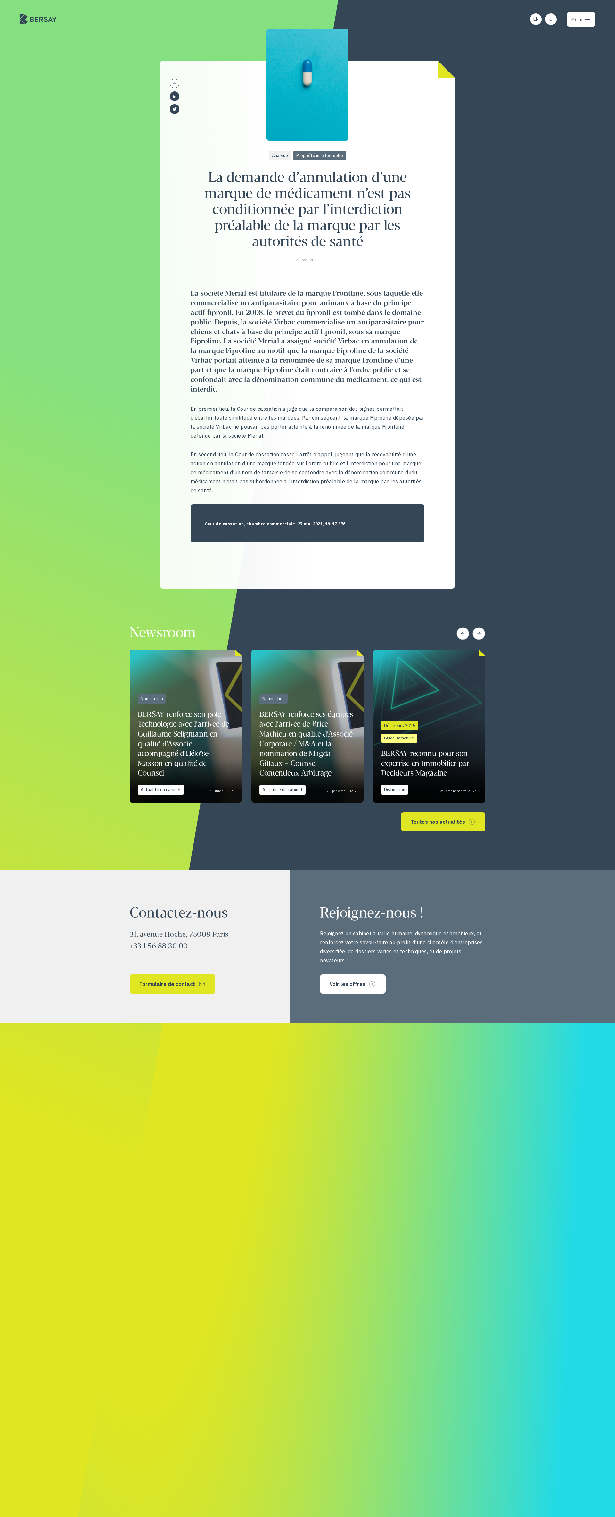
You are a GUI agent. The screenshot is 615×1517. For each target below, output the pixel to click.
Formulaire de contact (167, 984)
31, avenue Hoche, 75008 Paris (179, 935)
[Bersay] (38, 19)
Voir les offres (347, 984)
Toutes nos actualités (438, 822)
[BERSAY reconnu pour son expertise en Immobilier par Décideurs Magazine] (429, 726)
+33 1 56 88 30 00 (159, 946)
